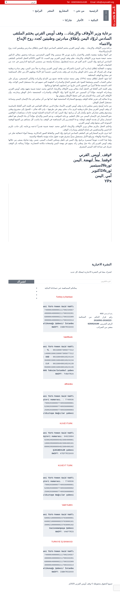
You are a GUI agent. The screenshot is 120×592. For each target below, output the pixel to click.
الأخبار (80, 20)
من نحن (80, 10)
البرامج (38, 10)
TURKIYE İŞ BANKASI (62, 541)
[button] (113, 15)
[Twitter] (34, 295)
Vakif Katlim (67, 505)
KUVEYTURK (66, 423)
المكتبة (94, 20)
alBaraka (68, 384)
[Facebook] (34, 288)
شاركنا (68, 20)
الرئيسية (93, 10)
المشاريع (63, 10)
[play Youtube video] (60, 213)
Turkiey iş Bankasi (64, 297)
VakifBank (68, 337)
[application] (75, 10)
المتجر (50, 10)
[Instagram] (34, 291)
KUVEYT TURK (65, 465)
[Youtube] (34, 298)
